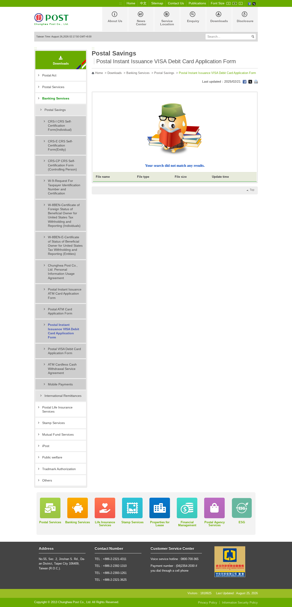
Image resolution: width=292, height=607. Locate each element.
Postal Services (53, 87)
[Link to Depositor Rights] (229, 561)
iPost (45, 446)
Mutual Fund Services (58, 434)
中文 (143, 3)
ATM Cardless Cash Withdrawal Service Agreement (62, 369)
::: (120, 3)
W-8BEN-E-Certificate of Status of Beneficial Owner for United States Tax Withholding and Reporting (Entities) (65, 245)
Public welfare (52, 457)
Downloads (219, 21)
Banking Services (55, 98)
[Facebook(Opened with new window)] (249, 3)
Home (131, 3)
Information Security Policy (240, 602)
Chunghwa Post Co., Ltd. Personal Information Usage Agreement (63, 272)
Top (252, 189)
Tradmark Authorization (59, 469)
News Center (141, 22)
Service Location (167, 22)
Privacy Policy (207, 602)
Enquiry (193, 21)
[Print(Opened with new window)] (256, 81)
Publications (197, 3)
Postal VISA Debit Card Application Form (64, 351)
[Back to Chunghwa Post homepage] (51, 18)
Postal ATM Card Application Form (60, 311)
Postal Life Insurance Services (57, 409)
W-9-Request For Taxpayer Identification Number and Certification (64, 187)
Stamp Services (53, 423)
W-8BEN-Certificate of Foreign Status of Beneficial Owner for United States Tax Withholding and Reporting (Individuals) (64, 215)
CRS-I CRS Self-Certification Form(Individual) (60, 126)
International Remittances (62, 396)
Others (47, 480)
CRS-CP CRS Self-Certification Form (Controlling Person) (62, 165)
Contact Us (176, 3)
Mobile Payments (60, 384)
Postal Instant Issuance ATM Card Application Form (64, 294)
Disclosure (245, 21)
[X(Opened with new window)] (254, 3)
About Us (115, 21)
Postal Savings (55, 110)
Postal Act (49, 75)
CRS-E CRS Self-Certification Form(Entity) (60, 145)
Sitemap (157, 3)
